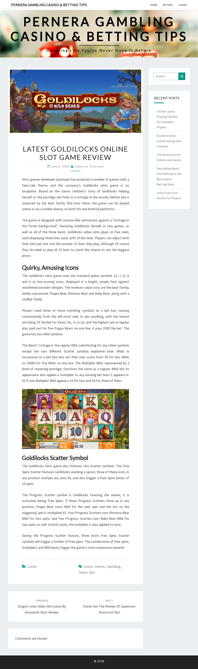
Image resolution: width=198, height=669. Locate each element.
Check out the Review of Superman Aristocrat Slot (109, 606)
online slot (87, 572)
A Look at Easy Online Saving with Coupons (169, 141)
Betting (167, 5)
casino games (94, 566)
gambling (113, 566)
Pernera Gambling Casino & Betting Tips (49, 4)
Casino (182, 5)
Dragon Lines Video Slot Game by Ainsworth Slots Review (42, 606)
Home (153, 5)
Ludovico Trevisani (89, 166)
